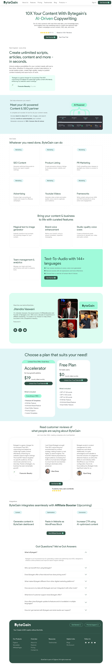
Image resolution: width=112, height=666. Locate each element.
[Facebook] (15, 330)
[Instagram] (20, 330)
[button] (32, 396)
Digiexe (55, 659)
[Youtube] (25, 330)
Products (62, 2)
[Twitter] (88, 642)
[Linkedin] (92, 642)
